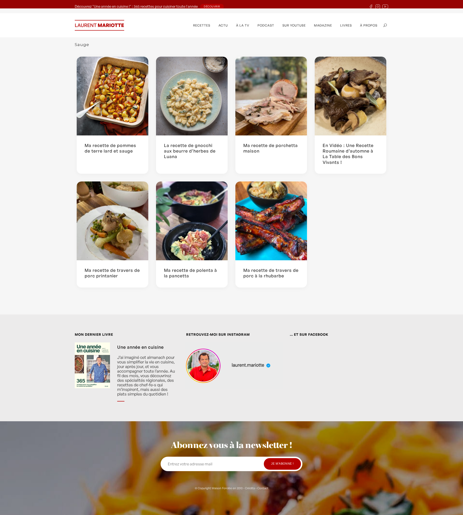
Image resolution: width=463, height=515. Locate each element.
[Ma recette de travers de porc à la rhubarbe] (271, 220)
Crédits (250, 488)
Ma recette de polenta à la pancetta (190, 273)
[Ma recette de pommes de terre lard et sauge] (112, 96)
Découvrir (212, 6)
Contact (262, 488)
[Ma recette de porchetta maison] (271, 96)
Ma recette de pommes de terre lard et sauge (110, 148)
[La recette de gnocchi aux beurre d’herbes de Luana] (192, 96)
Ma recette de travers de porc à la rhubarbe (271, 273)
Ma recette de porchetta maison (270, 148)
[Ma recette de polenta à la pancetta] (192, 220)
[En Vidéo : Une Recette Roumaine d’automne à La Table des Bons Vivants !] (350, 96)
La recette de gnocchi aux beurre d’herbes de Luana (190, 151)
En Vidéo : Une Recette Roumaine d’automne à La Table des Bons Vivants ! (348, 154)
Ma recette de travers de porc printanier (112, 273)
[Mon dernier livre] (92, 375)
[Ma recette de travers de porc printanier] (112, 220)
